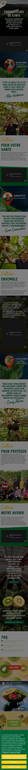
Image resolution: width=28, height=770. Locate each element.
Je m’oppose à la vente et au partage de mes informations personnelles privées (14, 756)
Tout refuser (14, 762)
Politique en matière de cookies (11, 752)
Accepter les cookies (14, 767)
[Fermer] (26, 731)
